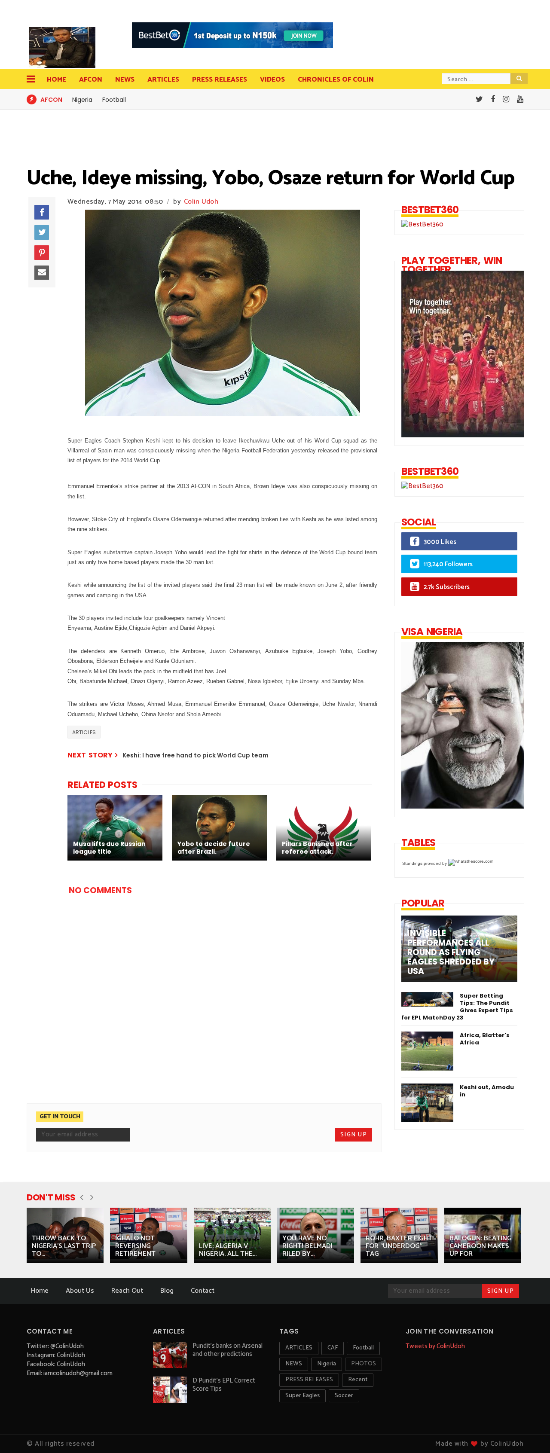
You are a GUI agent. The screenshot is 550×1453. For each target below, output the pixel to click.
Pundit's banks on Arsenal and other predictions (227, 1349)
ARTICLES (84, 732)
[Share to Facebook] (41, 212)
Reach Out (127, 1291)
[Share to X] (41, 232)
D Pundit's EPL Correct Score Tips (223, 1384)
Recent (357, 1380)
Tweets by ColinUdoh (435, 1346)
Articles (163, 79)
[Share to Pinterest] (41, 252)
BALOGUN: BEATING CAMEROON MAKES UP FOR (480, 1246)
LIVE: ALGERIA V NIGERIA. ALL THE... (228, 1250)
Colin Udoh (201, 202)
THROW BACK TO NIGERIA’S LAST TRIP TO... (64, 1246)
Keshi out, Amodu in (487, 1091)
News (124, 79)
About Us (80, 1291)
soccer (344, 1396)
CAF (332, 1348)
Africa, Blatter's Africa (485, 1039)
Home (56, 79)
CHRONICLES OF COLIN (336, 79)
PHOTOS (363, 1364)
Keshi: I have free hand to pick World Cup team (195, 755)
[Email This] (41, 273)
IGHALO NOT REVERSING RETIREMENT (135, 1246)
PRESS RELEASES (219, 79)
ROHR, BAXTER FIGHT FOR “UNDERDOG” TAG (399, 1246)
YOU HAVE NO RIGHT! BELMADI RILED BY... (307, 1246)
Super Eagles (302, 1396)
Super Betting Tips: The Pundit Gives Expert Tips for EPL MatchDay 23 (457, 1006)
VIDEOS (272, 79)
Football (114, 99)
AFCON (90, 79)
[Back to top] (528, 1432)
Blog (167, 1291)
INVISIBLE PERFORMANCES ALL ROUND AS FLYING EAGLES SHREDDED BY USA (451, 952)
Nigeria (82, 99)
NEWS (293, 1364)
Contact (202, 1291)
